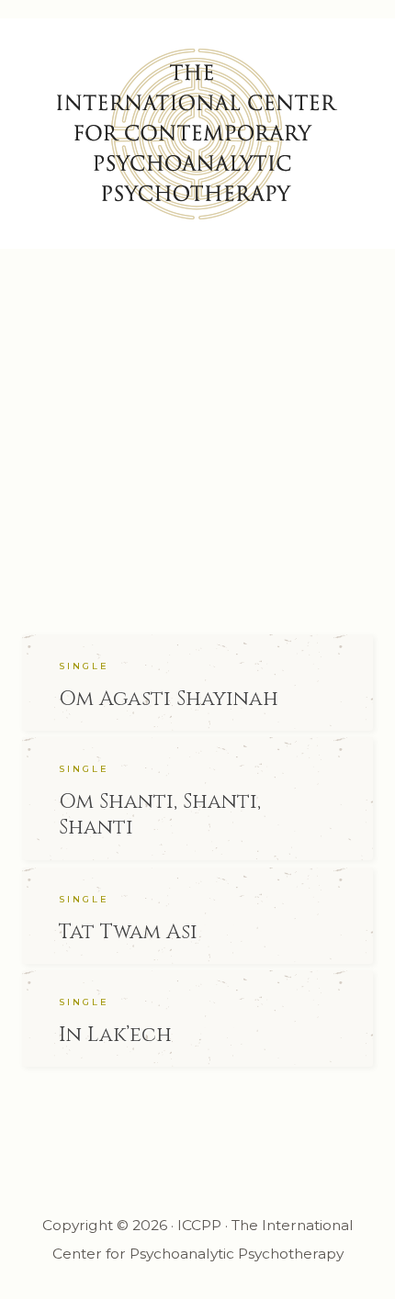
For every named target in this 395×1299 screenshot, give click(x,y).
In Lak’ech (115, 1035)
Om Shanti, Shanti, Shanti (160, 815)
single (84, 666)
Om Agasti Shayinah (168, 699)
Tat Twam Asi (128, 932)
